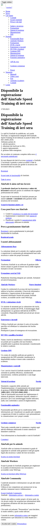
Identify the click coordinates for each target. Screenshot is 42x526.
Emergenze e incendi (18, 47)
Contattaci (4, 439)
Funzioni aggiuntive (17, 58)
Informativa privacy (16, 495)
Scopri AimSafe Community (11, 493)
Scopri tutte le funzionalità (10, 175)
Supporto (9, 72)
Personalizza (21, 524)
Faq (11, 78)
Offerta (38, 260)
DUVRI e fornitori (17, 49)
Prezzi (12, 70)
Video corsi (14, 76)
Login (8, 85)
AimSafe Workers (16, 41)
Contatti (13, 18)
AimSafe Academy (17, 81)
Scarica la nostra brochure (10, 457)
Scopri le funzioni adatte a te (12, 205)
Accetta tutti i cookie (9, 524)
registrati (29, 160)
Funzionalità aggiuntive (10, 405)
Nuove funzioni (35, 285)
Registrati (4, 171)
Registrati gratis (7, 237)
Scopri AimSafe (16, 20)
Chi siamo (9, 16)
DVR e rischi (15, 45)
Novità (38, 381)
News (8, 13)
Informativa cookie (32, 495)
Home (8, 11)
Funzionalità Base (16, 39)
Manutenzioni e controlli (10, 366)
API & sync (14, 62)
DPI (11, 34)
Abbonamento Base (8, 247)
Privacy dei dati (16, 22)
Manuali (13, 74)
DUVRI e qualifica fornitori (12, 335)
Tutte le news (6, 179)
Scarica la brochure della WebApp (13, 474)
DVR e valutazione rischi (11, 302)
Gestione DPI (15, 51)
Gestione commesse (17, 66)
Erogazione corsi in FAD (10, 273)
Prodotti (8, 37)
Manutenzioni (15, 32)
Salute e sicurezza (16, 26)
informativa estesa (21, 515)
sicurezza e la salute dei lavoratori (25, 214)
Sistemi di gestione (17, 30)
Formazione (14, 28)
